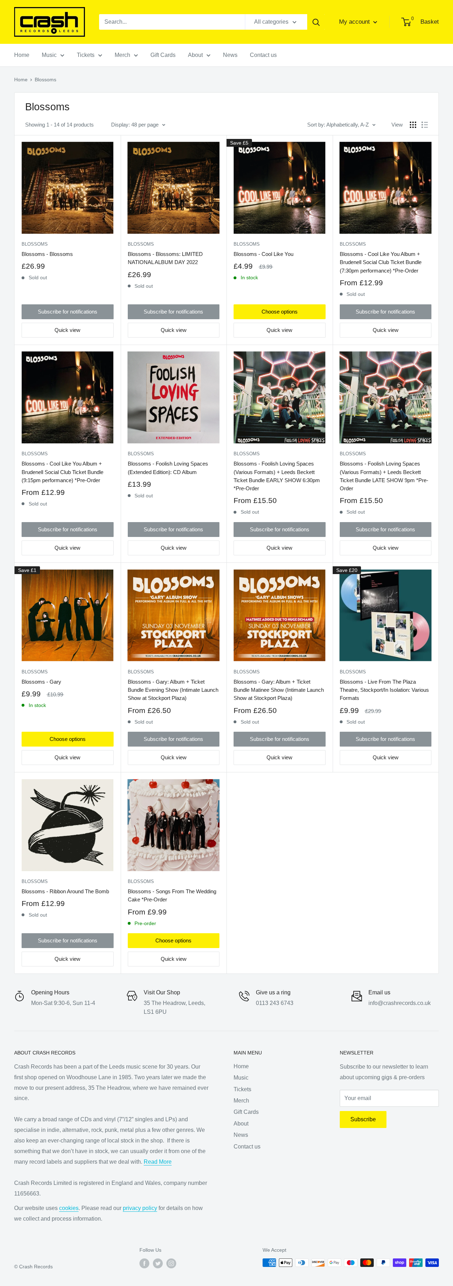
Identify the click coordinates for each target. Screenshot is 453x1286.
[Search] (316, 22)
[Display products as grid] (413, 125)
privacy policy (140, 1208)
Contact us (263, 55)
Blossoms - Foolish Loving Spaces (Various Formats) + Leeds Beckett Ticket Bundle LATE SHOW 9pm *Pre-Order (384, 476)
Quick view (67, 330)
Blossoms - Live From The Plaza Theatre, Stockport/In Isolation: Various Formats (384, 690)
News (230, 55)
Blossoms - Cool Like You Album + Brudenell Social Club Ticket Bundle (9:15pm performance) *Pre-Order (62, 472)
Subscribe (363, 1119)
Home (21, 55)
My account (355, 21)
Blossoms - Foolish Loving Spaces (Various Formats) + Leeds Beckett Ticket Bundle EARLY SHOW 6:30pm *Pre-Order (277, 476)
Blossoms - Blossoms (47, 254)
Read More (158, 1162)
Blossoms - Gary (41, 682)
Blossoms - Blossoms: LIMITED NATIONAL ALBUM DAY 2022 (165, 258)
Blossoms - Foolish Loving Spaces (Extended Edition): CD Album (168, 468)
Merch (122, 55)
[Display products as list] (425, 125)
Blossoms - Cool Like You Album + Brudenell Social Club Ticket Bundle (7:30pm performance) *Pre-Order (381, 262)
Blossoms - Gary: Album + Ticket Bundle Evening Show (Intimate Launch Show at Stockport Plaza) (173, 690)
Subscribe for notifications (67, 312)
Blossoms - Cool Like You (263, 254)
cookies (69, 1208)
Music (49, 55)
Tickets (85, 55)
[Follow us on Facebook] (144, 1263)
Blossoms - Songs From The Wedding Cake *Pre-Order (172, 895)
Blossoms (35, 244)
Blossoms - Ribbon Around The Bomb (65, 891)
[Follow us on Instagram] (171, 1263)
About (195, 55)
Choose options (280, 312)
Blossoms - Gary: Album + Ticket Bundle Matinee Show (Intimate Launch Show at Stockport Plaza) (279, 690)
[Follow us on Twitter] (158, 1263)
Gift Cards (163, 55)
